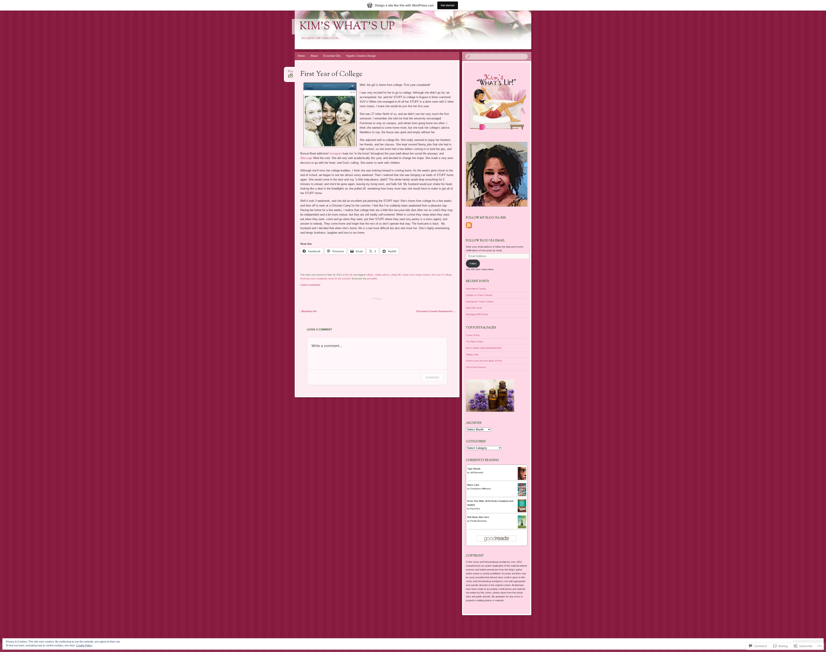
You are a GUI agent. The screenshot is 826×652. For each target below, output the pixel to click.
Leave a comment (310, 285)
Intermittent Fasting (476, 288)
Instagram (336, 153)
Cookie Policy (84, 645)
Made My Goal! (474, 308)
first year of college (442, 274)
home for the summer (339, 278)
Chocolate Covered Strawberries (436, 311)
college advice (381, 274)
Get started (448, 5)
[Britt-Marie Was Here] (522, 527)
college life (395, 274)
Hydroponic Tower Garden (480, 301)
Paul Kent (475, 508)
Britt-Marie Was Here (478, 517)
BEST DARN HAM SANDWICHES (483, 348)
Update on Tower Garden (479, 295)
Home (301, 55)
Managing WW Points (477, 314)
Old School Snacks (476, 367)
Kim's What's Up (347, 26)
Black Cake (473, 485)
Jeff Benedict (476, 472)
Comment (432, 377)
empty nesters (422, 274)
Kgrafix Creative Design (361, 55)
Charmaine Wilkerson (480, 488)
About (314, 55)
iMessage (306, 158)
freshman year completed (313, 278)
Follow (473, 263)
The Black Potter (474, 341)
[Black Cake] (522, 495)
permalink (372, 278)
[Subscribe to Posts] (469, 228)
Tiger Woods (474, 468)
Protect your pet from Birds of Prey (484, 360)
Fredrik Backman (478, 521)
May (290, 72)
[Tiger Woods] (522, 479)
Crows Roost (473, 335)
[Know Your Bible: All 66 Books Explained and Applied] (522, 512)
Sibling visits (472, 354)
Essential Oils (332, 55)
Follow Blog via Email (485, 241)
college (369, 274)
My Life (349, 274)
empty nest (408, 274)
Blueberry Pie (308, 311)
